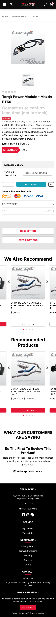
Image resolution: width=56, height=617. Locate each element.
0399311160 (28, 503)
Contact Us (28, 578)
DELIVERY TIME (9, 204)
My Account (28, 528)
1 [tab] (23, 329)
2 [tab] (26, 329)
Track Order (28, 533)
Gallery (28, 564)
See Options (28, 410)
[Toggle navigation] (4, 4)
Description (28, 230)
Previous (8, 281)
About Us (28, 560)
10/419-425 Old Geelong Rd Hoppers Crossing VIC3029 (28, 584)
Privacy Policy (28, 546)
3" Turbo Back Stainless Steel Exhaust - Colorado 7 (27, 305)
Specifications (28, 240)
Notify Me (32, 184)
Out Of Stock (28, 324)
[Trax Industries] (28, 4)
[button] (51, 184)
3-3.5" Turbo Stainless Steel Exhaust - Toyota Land (25, 391)
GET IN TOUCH (28, 607)
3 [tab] (29, 329)
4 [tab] (32, 329)
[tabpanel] (28, 295)
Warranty (28, 555)
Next (47, 281)
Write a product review (29, 471)
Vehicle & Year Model (10, 173)
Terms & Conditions (28, 551)
